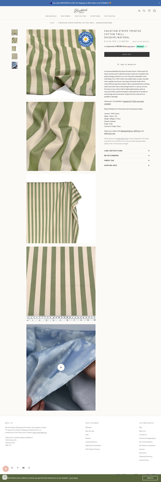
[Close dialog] (120, 214)
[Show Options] (117, 247)
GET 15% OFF (102, 262)
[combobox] (101, 247)
